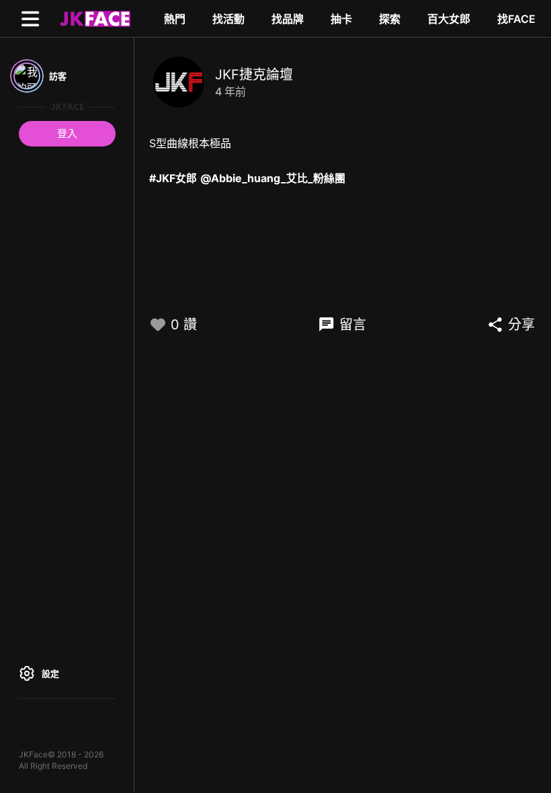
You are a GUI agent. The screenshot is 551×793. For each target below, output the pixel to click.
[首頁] (93, 18)
